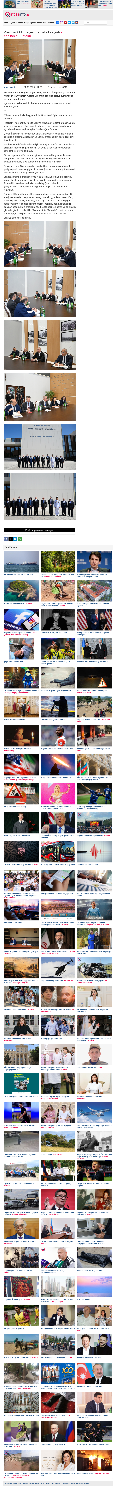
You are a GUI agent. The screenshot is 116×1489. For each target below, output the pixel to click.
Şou (44, 23)
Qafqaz (33, 23)
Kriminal (19, 23)
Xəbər (6, 23)
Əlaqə (73, 1483)
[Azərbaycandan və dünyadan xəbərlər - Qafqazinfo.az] (17, 14)
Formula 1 (52, 23)
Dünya (26, 23)
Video (15, 1483)
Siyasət (12, 23)
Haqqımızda (66, 1483)
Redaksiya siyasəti (82, 1483)
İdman (39, 23)
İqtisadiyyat (9, 87)
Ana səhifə (8, 1483)
